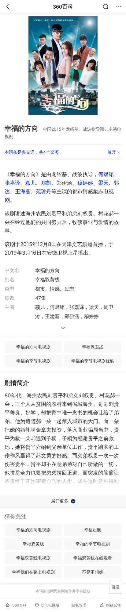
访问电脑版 (50, 605)
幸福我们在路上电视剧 (33, 572)
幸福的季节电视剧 (33, 361)
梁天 (103, 183)
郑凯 (46, 183)
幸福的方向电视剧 (33, 346)
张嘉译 (12, 183)
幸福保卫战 (92, 346)
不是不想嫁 (92, 572)
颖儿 (30, 183)
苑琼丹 (43, 191)
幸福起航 (92, 529)
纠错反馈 (113, 605)
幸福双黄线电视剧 (33, 557)
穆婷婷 (85, 183)
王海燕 (23, 191)
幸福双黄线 (33, 543)
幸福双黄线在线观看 (92, 557)
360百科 (63, 7)
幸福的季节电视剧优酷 (92, 361)
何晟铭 (106, 174)
